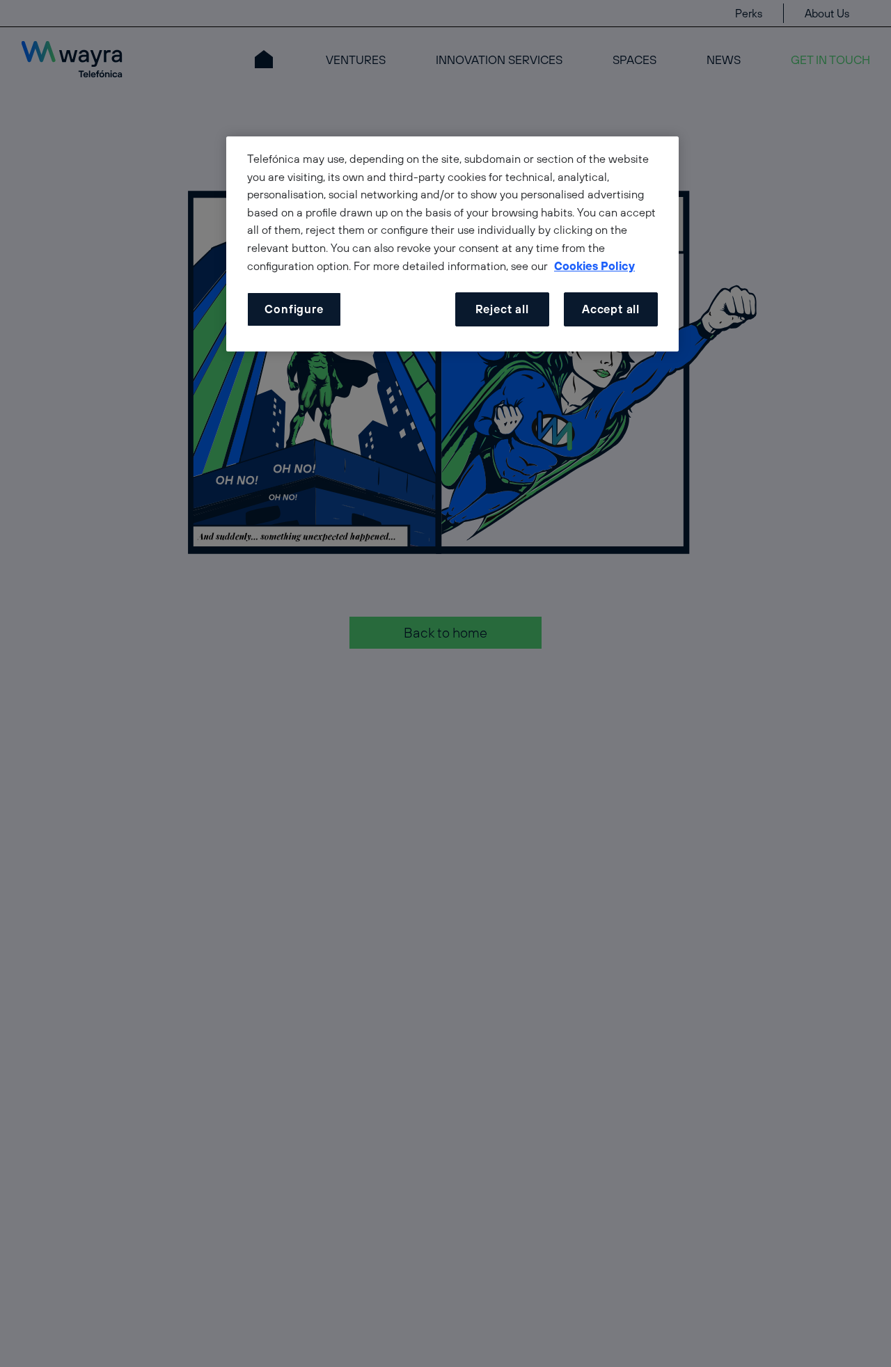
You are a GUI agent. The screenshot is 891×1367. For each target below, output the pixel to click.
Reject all (502, 310)
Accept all (611, 310)
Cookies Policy (594, 266)
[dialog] (452, 243)
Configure (294, 310)
